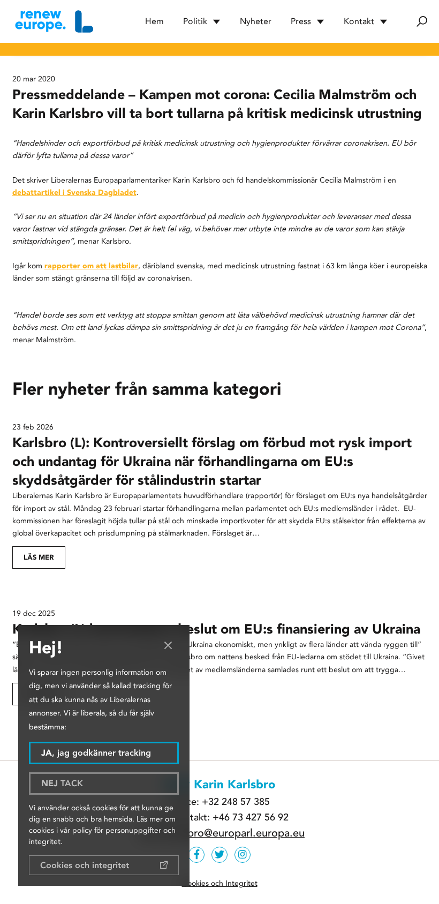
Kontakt (359, 21)
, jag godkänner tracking (96, 753)
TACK (62, 783)
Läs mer (39, 557)
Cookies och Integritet (220, 883)
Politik (195, 21)
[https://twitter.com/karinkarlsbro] (219, 855)
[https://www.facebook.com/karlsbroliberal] (196, 855)
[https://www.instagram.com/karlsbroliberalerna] (242, 855)
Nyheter (255, 21)
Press (301, 21)
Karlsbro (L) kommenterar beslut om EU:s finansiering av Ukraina (216, 629)
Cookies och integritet (84, 865)
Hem (154, 21)
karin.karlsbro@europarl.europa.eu (222, 833)
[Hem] (52, 21)
